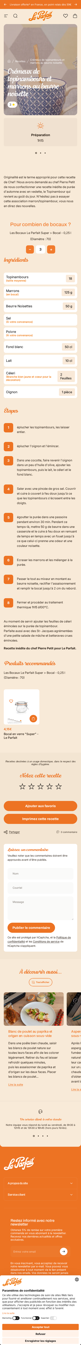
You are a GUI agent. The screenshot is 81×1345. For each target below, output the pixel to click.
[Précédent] (5, 4)
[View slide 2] (40, 153)
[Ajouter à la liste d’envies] (11, 701)
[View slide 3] (45, 153)
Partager (14, 831)
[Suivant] (76, 4)
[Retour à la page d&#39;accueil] (9, 61)
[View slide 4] (47, 1136)
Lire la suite (15, 1084)
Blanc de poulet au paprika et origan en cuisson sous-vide (30, 1033)
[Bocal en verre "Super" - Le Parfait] (21, 707)
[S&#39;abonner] (63, 1251)
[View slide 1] (36, 153)
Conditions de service (46, 941)
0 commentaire (69, 832)
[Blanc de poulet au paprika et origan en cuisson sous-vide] (34, 1009)
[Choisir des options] (33, 718)
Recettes (20, 61)
